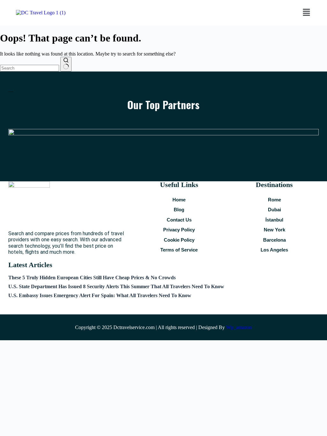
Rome (274, 199)
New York (274, 229)
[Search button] (66, 64)
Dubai (274, 209)
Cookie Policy (179, 240)
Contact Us (179, 219)
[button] (306, 13)
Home (179, 199)
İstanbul (274, 219)
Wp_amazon (239, 327)
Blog (179, 209)
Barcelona (274, 240)
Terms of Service (179, 249)
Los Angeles (274, 249)
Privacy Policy (179, 229)
